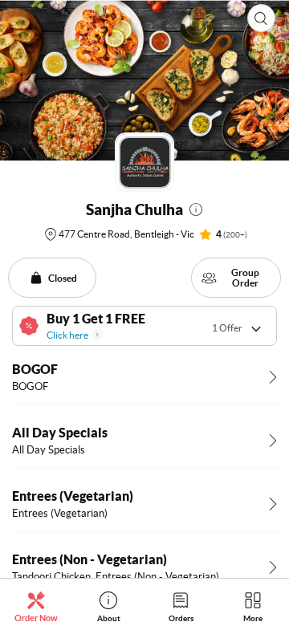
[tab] (36, 606)
